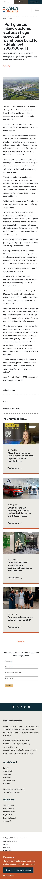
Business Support (9, 818)
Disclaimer (6, 847)
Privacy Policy (7, 850)
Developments (8, 808)
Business (7, 2)
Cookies (5, 844)
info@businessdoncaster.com (13, 789)
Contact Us (7, 821)
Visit (21, 2)
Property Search (9, 812)
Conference (35, 2)
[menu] (37, 9)
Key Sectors (7, 815)
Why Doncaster (8, 805)
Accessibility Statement (10, 841)
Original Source (9, 390)
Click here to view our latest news (18, 870)
